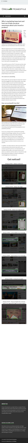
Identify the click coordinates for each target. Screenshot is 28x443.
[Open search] (25, 16)
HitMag (14, 441)
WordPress (9, 441)
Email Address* (5, 340)
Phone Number (5, 347)
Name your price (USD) (7, 368)
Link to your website (6, 354)
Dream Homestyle (12, 439)
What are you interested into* (8, 361)
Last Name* (4, 333)
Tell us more (4, 375)
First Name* (4, 326)
